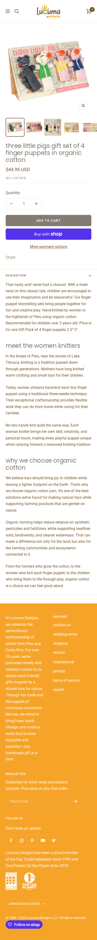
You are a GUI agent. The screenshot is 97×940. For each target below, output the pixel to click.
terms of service (66, 680)
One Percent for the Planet (27, 865)
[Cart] (88, 11)
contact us (62, 625)
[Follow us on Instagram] (21, 840)
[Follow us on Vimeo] (53, 840)
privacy (59, 671)
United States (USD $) (24, 904)
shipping (60, 643)
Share (10, 257)
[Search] (17, 11)
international (63, 662)
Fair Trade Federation (34, 859)
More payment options (48, 246)
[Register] (75, 801)
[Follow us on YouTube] (42, 840)
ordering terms (65, 634)
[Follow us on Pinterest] (32, 840)
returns (59, 652)
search (58, 689)
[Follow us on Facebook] (11, 840)
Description (16, 275)
